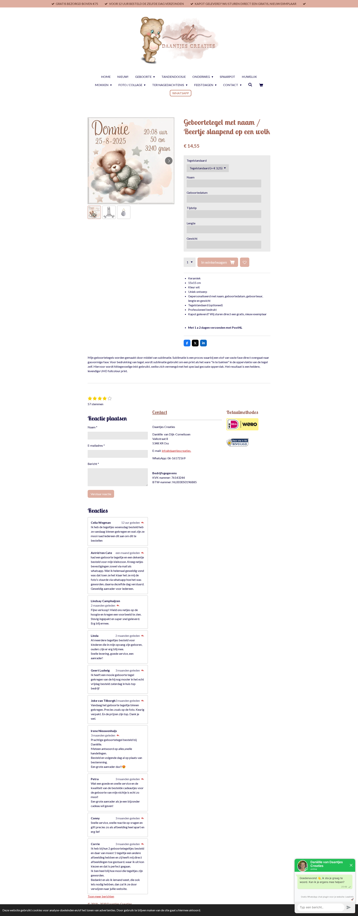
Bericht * (93, 463)
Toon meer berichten (101, 896)
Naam (190, 177)
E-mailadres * (96, 445)
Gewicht (192, 238)
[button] (94, 212)
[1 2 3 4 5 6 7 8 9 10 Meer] (190, 262)
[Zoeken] (250, 84)
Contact (159, 412)
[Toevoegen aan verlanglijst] (244, 262)
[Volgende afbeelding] (168, 160)
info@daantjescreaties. (176, 450)
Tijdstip (192, 208)
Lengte (191, 223)
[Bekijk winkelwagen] (261, 85)
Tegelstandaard (197, 160)
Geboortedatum (197, 192)
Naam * (92, 427)
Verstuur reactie (101, 494)
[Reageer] (142, 522)
